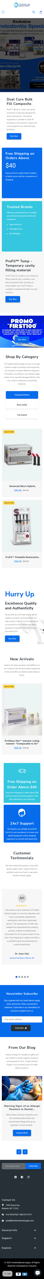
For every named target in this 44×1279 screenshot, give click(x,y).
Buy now (14, 136)
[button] (35, 12)
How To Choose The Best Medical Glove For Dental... (22, 1107)
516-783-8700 (12, 1214)
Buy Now (22, 339)
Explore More (22, 1129)
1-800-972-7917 (25, 1214)
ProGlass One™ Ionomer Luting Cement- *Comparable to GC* (22, 742)
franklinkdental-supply (20, 1262)
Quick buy (12, 474)
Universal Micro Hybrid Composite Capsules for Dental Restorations (22, 486)
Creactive (32, 1266)
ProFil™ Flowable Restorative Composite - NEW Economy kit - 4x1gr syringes (22, 557)
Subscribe (19, 1028)
